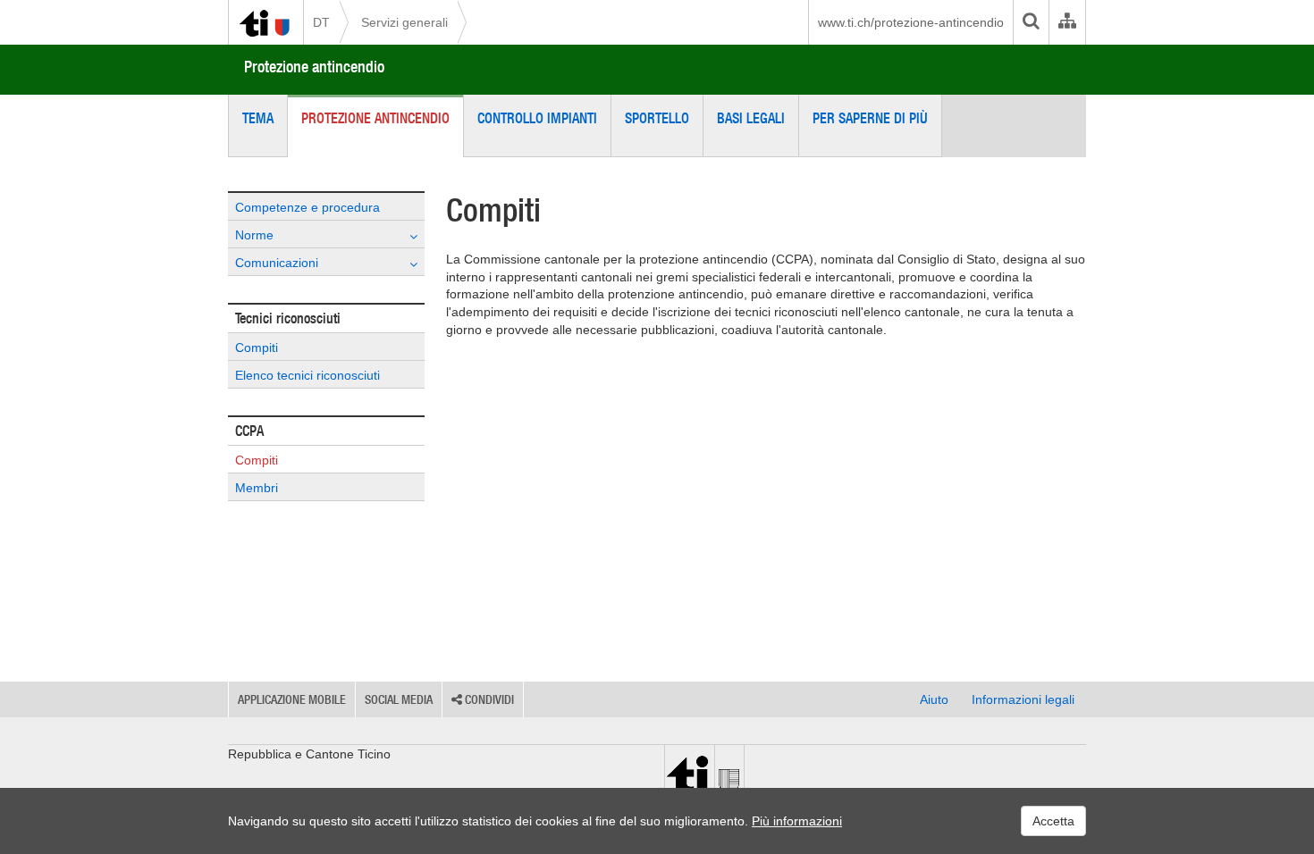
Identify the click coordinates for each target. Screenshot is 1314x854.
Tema (258, 118)
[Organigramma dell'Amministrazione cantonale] (1067, 22)
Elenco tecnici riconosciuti (307, 375)
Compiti (256, 347)
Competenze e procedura (307, 207)
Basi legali (751, 118)
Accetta (1053, 821)
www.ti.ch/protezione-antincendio (911, 22)
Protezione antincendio (314, 66)
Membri (256, 488)
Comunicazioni (276, 262)
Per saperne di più (870, 118)
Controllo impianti (537, 118)
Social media (399, 699)
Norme (254, 235)
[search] (1031, 22)
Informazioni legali (1023, 699)
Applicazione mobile (292, 699)
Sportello (657, 118)
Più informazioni (797, 821)
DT (321, 22)
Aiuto (934, 699)
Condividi (488, 699)
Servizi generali (404, 22)
